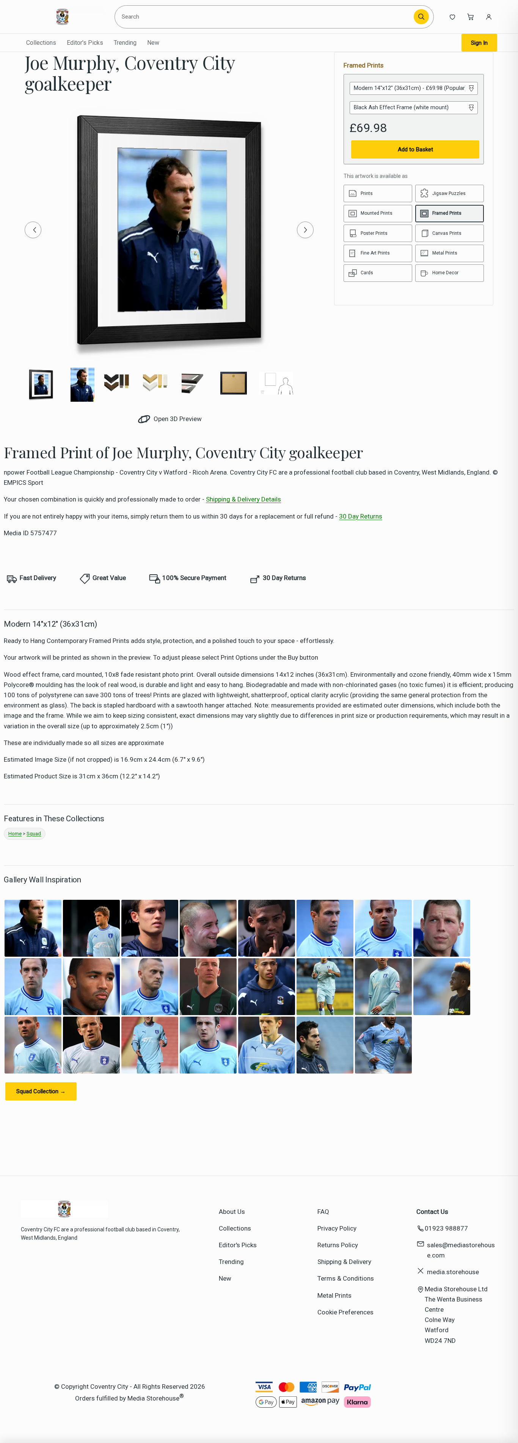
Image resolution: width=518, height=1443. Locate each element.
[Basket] (470, 16)
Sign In (479, 42)
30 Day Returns (360, 516)
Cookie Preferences (345, 1312)
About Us (232, 1211)
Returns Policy (337, 1245)
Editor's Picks (85, 42)
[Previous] (33, 230)
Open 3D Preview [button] (177, 419)
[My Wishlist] (452, 16)
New (153, 42)
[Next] (305, 230)
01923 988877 (446, 1228)
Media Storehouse (153, 1398)
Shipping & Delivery (344, 1261)
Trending (125, 42)
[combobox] (266, 17)
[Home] (62, 16)
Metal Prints (334, 1295)
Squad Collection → (41, 1091)
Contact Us (432, 1211)
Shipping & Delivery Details (243, 499)
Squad (34, 833)
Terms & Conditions (345, 1278)
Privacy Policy (336, 1228)
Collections (41, 42)
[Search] (421, 16)
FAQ (323, 1211)
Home (15, 833)
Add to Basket (415, 149)
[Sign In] (488, 16)
